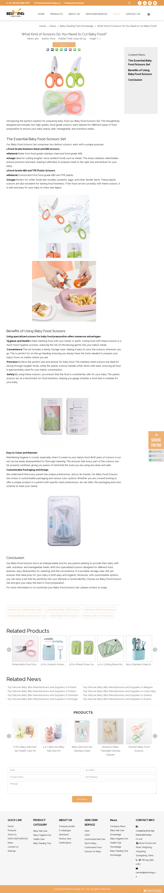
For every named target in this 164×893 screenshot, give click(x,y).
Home (11, 826)
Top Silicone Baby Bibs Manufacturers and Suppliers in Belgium (118, 687)
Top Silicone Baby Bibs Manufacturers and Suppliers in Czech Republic (120, 691)
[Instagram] (155, 3)
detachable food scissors (64, 615)
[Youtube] (145, 3)
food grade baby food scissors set (27, 615)
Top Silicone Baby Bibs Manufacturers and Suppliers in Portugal (42, 699)
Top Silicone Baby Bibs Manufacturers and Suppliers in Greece (117, 695)
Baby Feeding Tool (42, 843)
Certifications (65, 843)
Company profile (67, 826)
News (10, 843)
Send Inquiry (82, 799)
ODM (87, 835)
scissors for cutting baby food (24, 609)
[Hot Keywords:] (129, 3)
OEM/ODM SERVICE (18, 838)
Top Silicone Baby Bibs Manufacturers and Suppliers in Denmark (42, 695)
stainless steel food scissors (99, 609)
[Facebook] (140, 3)
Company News (117, 826)
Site (99, 38)
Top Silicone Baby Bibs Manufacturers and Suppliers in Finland (41, 687)
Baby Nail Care (40, 831)
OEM (87, 831)
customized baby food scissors (63, 609)
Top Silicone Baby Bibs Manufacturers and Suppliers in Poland (41, 691)
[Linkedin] (150, 3)
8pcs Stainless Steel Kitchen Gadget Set (110, 664)
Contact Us (13, 847)
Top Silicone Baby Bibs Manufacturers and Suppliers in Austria (117, 699)
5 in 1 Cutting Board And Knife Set (82, 664)
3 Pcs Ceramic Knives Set (25, 664)
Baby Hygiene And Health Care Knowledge (119, 842)
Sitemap (12, 851)
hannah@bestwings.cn (48, 3)
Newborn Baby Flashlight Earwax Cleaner (86, 751)
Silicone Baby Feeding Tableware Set (139, 664)
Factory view (65, 838)
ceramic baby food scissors (98, 615)
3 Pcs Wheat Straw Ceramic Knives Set (53, 664)
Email (154, 456)
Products (12, 830)
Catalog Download (74, 3)
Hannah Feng (156, 451)
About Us (12, 834)
